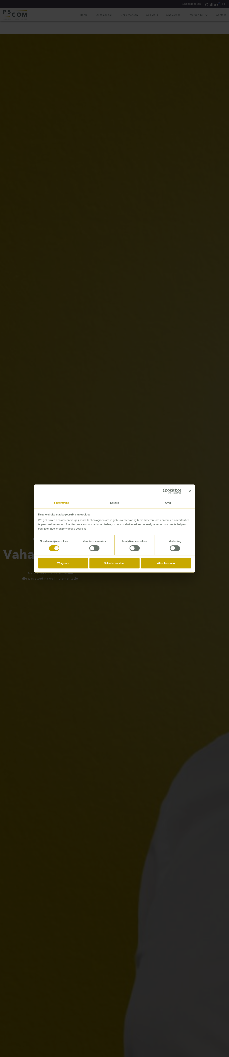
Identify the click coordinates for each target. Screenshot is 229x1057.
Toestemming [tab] (60, 502)
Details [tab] (114, 502)
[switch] (94, 548)
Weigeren (63, 563)
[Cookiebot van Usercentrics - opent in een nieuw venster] (165, 491)
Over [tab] (168, 502)
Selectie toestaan (114, 563)
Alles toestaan (166, 563)
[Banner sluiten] (190, 491)
